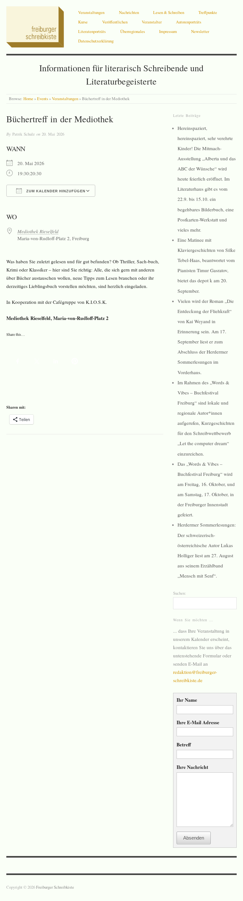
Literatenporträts (92, 31)
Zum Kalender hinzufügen (55, 191)
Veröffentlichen (115, 22)
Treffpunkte (207, 12)
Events (42, 98)
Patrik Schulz (23, 134)
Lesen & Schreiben (168, 12)
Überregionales (132, 31)
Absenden (193, 837)
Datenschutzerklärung (96, 41)
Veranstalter (152, 22)
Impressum (168, 31)
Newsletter (200, 31)
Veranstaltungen (91, 12)
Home (28, 98)
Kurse (83, 22)
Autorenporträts (188, 22)
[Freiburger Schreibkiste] (35, 25)
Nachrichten (129, 12)
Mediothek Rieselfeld (38, 231)
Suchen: (179, 593)
